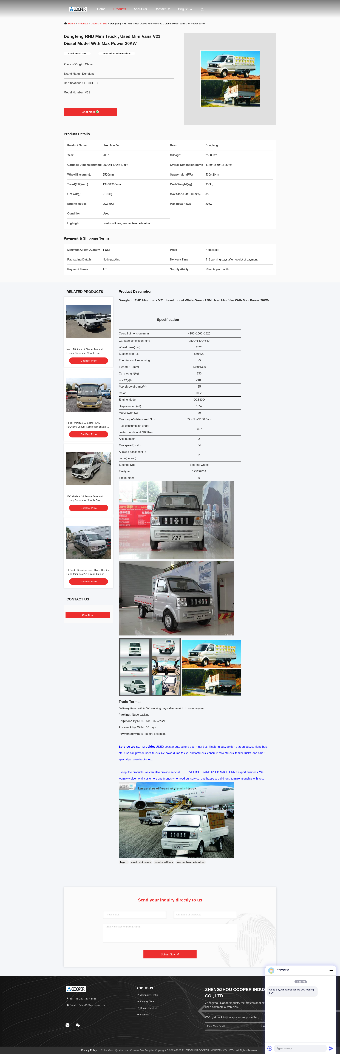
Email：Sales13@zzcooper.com (87, 1005)
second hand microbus (191, 862)
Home (101, 9)
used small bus (164, 862)
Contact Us (162, 9)
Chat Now (88, 111)
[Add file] (269, 1048)
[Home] (78, 8)
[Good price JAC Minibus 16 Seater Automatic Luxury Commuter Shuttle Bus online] (88, 468)
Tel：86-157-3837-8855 (83, 998)
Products (119, 9)
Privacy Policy (89, 1050)
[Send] (331, 1048)
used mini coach (141, 862)
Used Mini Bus (99, 23)
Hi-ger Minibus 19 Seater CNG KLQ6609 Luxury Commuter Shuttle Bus (86, 426)
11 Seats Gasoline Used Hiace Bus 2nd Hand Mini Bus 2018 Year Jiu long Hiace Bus (88, 574)
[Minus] (331, 970)
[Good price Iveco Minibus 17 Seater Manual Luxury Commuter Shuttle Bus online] (88, 321)
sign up (266, 1026)
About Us (140, 9)
